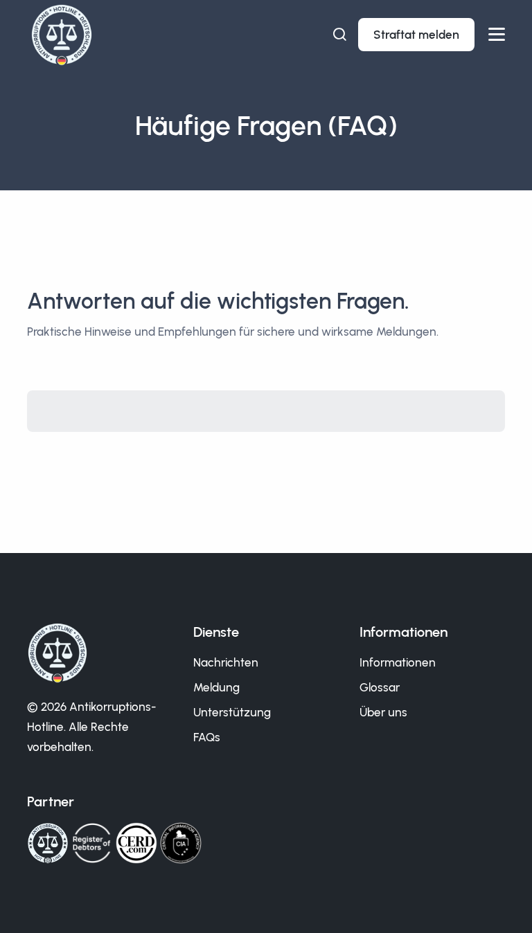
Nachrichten (225, 662)
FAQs (206, 737)
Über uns (383, 712)
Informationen (398, 662)
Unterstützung (232, 712)
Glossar (380, 687)
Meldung (216, 687)
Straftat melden (416, 35)
